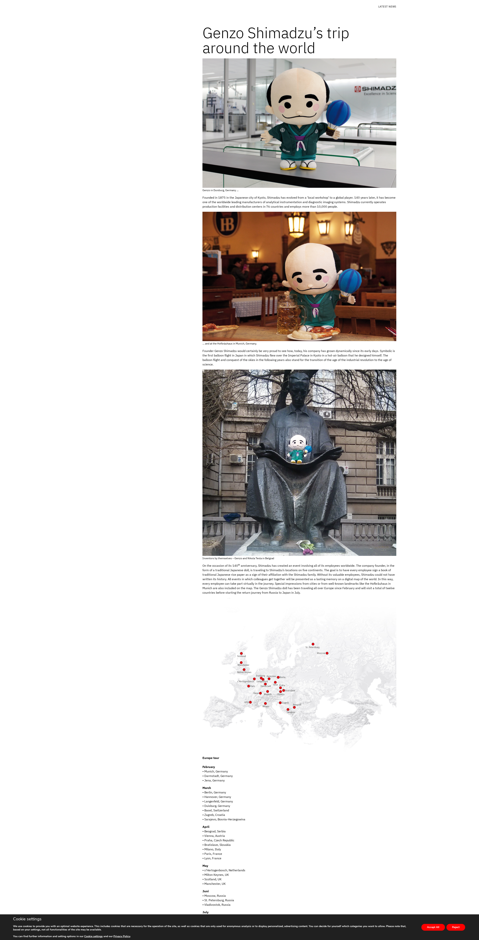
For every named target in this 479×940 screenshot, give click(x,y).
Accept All (433, 927)
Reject (456, 927)
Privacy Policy (121, 936)
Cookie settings (93, 936)
